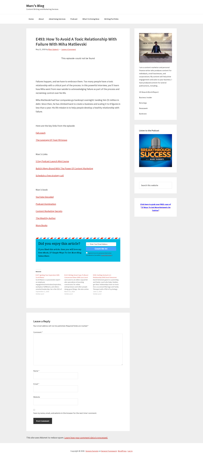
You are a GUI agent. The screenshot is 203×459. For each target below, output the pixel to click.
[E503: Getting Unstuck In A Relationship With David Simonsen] (107, 284)
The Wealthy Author (46, 218)
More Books (41, 225)
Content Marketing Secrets (49, 211)
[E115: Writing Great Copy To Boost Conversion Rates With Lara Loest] (78, 284)
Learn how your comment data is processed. (86, 437)
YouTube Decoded (45, 196)
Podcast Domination (46, 203)
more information (106, 255)
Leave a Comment (68, 49)
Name (36, 371)
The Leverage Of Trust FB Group (51, 139)
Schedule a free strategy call (50, 175)
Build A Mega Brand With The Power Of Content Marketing (64, 168)
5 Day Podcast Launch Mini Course (52, 161)
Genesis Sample (92, 451)
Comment (38, 332)
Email (36, 384)
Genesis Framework (109, 451)
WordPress (122, 451)
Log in (130, 451)
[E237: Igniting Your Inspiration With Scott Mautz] (50, 284)
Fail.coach (40, 132)
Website (36, 397)
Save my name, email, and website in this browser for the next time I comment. (65, 413)
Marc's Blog (35, 5)
